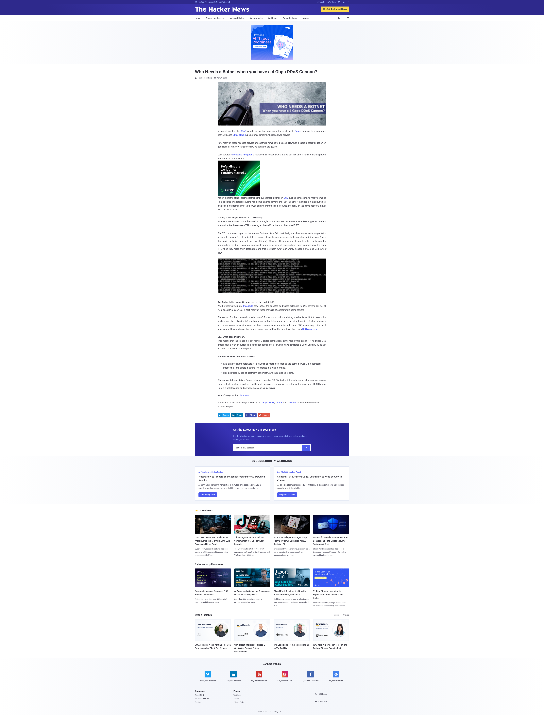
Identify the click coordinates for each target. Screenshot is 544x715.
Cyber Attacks (256, 18)
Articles (346, 615)
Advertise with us (202, 699)
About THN (199, 695)
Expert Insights (290, 18)
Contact (198, 702)
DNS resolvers (309, 329)
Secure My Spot (208, 495)
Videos (336, 615)
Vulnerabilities (237, 18)
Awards (305, 18)
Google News (267, 402)
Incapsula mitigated (242, 154)
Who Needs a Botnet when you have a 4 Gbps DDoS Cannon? (256, 71)
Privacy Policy (239, 702)
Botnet (298, 131)
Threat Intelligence (215, 18)
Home (197, 18)
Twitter (279, 402)
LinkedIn (292, 402)
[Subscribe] (306, 448)
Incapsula (248, 306)
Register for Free (287, 495)
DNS (286, 198)
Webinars (272, 18)
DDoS (243, 131)
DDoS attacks (239, 135)
